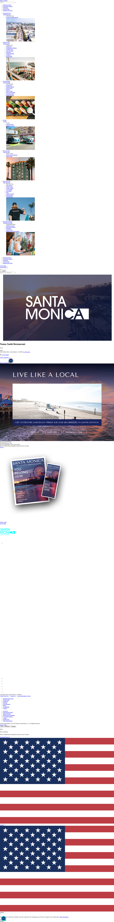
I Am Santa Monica (8, 716)
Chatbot (5, 708)
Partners (5, 703)
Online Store (6, 719)
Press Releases (6, 704)
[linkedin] (4, 686)
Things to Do (6, 42)
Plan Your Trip (6, 181)
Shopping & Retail (7, 221)
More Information (64, 917)
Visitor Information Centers (24, 696)
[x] (58, 678)
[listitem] (35, 432)
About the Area (7, 13)
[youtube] (4, 683)
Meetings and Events (8, 698)
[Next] (111, 404)
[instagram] (4, 681)
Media (4, 705)
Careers (5, 718)
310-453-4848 (5, 355)
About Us (5, 711)
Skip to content (3, 0)
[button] (57, 869)
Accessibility (6, 707)
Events (4, 120)
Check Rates (9, 156)
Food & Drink (6, 81)
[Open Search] (7, 267)
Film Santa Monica (7, 6)
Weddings (5, 7)
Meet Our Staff (6, 714)
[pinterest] (4, 689)
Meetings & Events (7, 10)
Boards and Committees (9, 715)
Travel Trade (6, 9)
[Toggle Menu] (0, 269)
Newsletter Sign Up (5, 737)
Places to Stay (6, 150)
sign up (2, 447)
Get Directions (26, 352)
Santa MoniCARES (8, 712)
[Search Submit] (15, 2)
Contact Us (13, 696)
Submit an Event (7, 5)
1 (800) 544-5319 (4, 696)
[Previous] (2, 404)
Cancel (3, 271)
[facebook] (4, 543)
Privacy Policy (3, 725)
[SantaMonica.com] (8, 539)
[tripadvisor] (4, 692)
